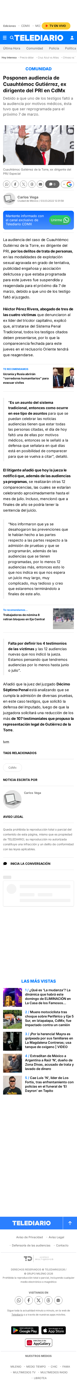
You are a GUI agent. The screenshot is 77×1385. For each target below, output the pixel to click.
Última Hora (11, 48)
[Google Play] (25, 1330)
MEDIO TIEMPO (36, 1366)
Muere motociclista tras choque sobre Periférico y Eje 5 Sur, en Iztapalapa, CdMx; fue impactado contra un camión (49, 1018)
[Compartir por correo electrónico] (40, 184)
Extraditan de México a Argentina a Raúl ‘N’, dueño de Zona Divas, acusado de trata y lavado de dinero (49, 1062)
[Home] (38, 38)
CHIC (54, 1366)
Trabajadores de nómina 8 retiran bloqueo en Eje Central (24, 617)
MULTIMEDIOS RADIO (54, 1372)
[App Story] (53, 1330)
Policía (54, 48)
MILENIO (15, 1366)
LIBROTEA (40, 1378)
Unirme (56, 220)
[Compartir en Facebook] (15, 184)
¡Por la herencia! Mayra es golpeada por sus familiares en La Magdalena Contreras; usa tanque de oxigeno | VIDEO (49, 1040)
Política (70, 48)
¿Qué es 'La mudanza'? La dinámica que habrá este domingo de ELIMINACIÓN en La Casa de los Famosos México (48, 998)
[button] (67, 184)
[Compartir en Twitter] (23, 184)
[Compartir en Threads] (32, 184)
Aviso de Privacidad (29, 1237)
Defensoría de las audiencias (31, 1245)
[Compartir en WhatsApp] (6, 184)
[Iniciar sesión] (72, 38)
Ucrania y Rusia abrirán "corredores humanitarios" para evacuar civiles (26, 378)
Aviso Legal (56, 1237)
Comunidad (34, 48)
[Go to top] (70, 1223)
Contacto (62, 1245)
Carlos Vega (27, 197)
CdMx (25, 25)
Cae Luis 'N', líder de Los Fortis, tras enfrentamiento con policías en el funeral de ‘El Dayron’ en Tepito (49, 1084)
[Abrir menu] (5, 37)
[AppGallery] (38, 1342)
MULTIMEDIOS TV (24, 1372)
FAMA (66, 1366)
